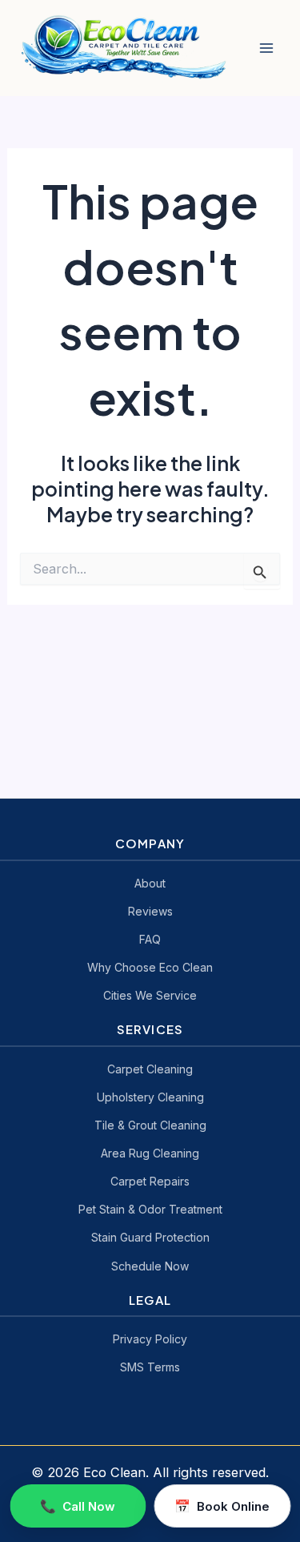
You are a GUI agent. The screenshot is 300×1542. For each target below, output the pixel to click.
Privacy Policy (150, 1339)
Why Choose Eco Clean (150, 967)
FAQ (150, 939)
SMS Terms (150, 1367)
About (150, 883)
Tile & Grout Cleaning (150, 1125)
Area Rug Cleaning (150, 1153)
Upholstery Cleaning (150, 1097)
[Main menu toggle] (266, 48)
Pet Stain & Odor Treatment (150, 1209)
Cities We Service (150, 995)
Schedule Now (150, 1266)
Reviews (150, 911)
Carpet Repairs (150, 1181)
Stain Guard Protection (150, 1237)
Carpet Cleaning (150, 1069)
